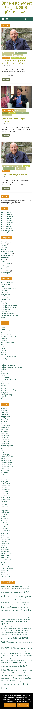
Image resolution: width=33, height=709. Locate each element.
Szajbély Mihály (24, 670)
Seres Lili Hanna (5, 540)
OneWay (3, 375)
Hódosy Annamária (6, 462)
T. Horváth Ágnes (6, 559)
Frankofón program (8, 53)
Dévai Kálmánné (12, 613)
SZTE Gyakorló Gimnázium (18, 58)
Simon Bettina (5, 543)
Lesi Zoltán (4, 491)
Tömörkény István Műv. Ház (9, 315)
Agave (3, 327)
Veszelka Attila (5, 570)
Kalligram (4, 358)
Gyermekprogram (6, 253)
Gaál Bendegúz (11, 619)
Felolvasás (4, 247)
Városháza (4, 317)
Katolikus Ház (5, 296)
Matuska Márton (6, 499)
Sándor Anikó (5, 538)
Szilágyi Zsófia (5, 557)
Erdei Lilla (9, 615)
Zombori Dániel (5, 576)
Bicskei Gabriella (11, 600)
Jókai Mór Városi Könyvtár (8, 356)
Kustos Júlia (4, 482)
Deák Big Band (7, 610)
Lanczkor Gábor (5, 485)
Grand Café (12, 113)
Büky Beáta (17, 607)
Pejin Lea (4, 526)
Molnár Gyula (5, 509)
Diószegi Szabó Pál (21, 610)
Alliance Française (11, 586)
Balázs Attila (4, 414)
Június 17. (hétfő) (6, 224)
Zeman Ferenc (18, 684)
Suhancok (3, 666)
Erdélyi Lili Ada (5, 447)
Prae (2, 381)
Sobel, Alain (6, 58)
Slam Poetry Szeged (27, 660)
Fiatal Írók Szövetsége (7, 342)
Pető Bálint (4, 528)
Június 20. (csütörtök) (7, 230)
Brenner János (7, 604)
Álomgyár (4, 329)
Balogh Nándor (16, 588)
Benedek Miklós (5, 426)
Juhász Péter (4, 472)
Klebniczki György (12, 632)
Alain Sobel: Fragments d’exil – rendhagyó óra (14, 62)
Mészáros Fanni (5, 503)
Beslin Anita (4, 600)
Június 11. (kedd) (6, 213)
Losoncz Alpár (5, 495)
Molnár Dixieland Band (13, 651)
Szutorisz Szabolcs (24, 672)
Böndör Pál (4, 433)
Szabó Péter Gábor (6, 553)
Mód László (4, 507)
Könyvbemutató (7, 55)
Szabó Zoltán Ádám (15, 670)
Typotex (3, 397)
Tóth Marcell (5, 563)
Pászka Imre (4, 522)
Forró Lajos (22, 617)
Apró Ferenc (10, 588)
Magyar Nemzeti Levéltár (8, 366)
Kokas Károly (20, 632)
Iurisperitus (4, 352)
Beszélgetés (4, 242)
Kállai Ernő (4, 474)
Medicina (3, 369)
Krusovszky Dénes (6, 480)
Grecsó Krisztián (6, 460)
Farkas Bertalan (4, 617)
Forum (3, 346)
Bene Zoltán (4, 424)
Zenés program (5, 273)
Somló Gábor (5, 549)
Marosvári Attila (5, 497)
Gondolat (4, 350)
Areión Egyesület (6, 331)
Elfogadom (9, 705)
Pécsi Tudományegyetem (8, 379)
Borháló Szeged (5, 284)
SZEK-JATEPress (6, 393)
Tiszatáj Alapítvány (6, 395)
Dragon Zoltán (4, 613)
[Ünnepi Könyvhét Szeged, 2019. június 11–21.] (3, 19)
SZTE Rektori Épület (7, 309)
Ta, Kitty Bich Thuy (6, 561)
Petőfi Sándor (23, 658)
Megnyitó (4, 265)
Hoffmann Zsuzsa (6, 464)
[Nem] (31, 701)
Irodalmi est (4, 257)
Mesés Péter (5, 501)
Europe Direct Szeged (17, 615)
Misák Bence (4, 651)
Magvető (3, 364)
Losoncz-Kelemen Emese (17, 642)
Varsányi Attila (5, 567)
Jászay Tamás (20, 628)
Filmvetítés (6, 166)
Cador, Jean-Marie (8, 110)
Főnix (2, 344)
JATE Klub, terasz (6, 294)
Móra (2, 371)
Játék (2, 259)
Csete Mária (23, 607)
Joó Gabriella (27, 626)
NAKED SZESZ (17, 653)
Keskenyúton (5, 360)
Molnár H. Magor (23, 651)
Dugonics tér (5, 290)
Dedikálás (4, 244)
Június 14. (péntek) (6, 218)
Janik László (21, 626)
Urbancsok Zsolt (6, 565)
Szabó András (9, 666)
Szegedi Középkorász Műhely (9, 391)
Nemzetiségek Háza (26, 653)
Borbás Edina (5, 435)
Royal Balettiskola (18, 660)
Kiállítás (3, 261)
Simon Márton (5, 545)
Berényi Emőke (26, 597)
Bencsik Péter (18, 592)
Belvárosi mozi (11, 592)
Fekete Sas (4, 340)
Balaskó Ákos (5, 412)
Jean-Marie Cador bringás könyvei (13, 119)
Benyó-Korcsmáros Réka (15, 596)
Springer (3, 385)
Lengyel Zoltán (12, 638)
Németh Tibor (5, 513)
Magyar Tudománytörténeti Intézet (11, 368)
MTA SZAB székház (7, 300)
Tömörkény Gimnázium (8, 313)
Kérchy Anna (4, 476)
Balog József (25, 588)
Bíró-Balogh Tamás (7, 431)
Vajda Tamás (10, 680)
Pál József (11, 660)
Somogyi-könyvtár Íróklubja (11, 662)
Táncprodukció (5, 271)
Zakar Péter (11, 684)
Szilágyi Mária (5, 555)
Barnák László (4, 592)
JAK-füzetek (8, 626)
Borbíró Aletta (15, 602)
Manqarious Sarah (12, 645)
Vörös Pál (6, 684)
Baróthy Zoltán (5, 418)
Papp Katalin (4, 518)
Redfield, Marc (5, 534)
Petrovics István (5, 530)
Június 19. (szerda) (6, 228)
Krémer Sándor (16, 634)
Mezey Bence (9, 648)
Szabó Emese (16, 666)
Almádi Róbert (19, 586)
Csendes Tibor (5, 441)
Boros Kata (23, 602)
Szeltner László (9, 672)
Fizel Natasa (4, 453)
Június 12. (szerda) (6, 214)
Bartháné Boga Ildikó (7, 420)
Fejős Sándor (5, 449)
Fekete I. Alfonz (5, 451)
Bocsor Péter (26, 600)
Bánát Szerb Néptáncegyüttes (19, 604)
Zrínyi (2, 398)
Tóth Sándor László (23, 678)
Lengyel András (5, 489)
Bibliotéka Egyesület (7, 282)
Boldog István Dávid (5, 602)
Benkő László (5, 428)
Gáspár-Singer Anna (7, 456)
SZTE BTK (4, 304)
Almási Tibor (4, 408)
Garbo (5, 113)
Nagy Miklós (4, 511)
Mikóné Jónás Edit (27, 648)
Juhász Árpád (5, 470)
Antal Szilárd (4, 410)
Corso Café (4, 286)
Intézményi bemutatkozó (8, 255)
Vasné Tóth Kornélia (7, 569)
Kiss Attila (18, 630)
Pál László (4, 514)
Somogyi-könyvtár (6, 302)
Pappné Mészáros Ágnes (14, 658)
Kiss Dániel (24, 630)
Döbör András (19, 613)
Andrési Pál (26, 586)
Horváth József (4, 621)
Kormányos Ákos (6, 478)
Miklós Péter (4, 505)
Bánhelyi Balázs (5, 416)
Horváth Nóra (5, 468)
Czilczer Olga (5, 443)
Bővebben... (23, 705)
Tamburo (21, 675)
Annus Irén (3, 588)
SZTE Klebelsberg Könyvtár (9, 307)
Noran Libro (4, 373)
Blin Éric (8, 65)
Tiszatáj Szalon (5, 311)
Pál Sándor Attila (6, 516)
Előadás (3, 246)
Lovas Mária (29, 642)
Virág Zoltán (4, 574)
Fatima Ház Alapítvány (14, 617)
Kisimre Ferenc (11, 630)
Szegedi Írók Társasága (8, 389)
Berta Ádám (4, 429)
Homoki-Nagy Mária (7, 466)
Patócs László (5, 524)
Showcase (4, 269)
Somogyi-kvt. (5, 383)
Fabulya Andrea (27, 615)
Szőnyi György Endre (10, 675)
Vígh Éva (3, 572)
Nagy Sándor (9, 653)
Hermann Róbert (27, 619)
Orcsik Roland (12, 655)
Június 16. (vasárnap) (7, 222)
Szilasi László (16, 672)
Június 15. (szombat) (7, 220)
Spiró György (5, 551)
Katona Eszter (4, 630)
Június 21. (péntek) (6, 232)
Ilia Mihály (11, 624)
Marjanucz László (21, 645)
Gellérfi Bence (5, 458)
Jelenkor (3, 354)
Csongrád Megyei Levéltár (8, 288)
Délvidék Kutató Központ (8, 337)
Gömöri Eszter (19, 619)
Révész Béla (4, 536)
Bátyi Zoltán (4, 422)
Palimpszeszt (5, 377)
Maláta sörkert (5, 298)
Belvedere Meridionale (7, 335)
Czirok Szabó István (7, 445)
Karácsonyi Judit (27, 628)
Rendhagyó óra (18, 55)
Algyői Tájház (4, 586)
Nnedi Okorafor (5, 655)
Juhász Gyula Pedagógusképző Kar (9, 628)
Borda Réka (4, 437)
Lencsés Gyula (5, 487)
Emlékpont (4, 339)
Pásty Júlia (4, 520)
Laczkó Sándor (5, 484)
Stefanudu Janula (25, 662)
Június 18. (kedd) (6, 226)
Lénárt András (4, 645)
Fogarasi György (6, 455)
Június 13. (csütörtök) (21, 53)
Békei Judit (28, 604)
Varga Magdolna (20, 681)
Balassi (3, 333)
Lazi (2, 362)
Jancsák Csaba (14, 626)
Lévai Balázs (4, 493)
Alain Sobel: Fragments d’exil (15, 174)
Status (3, 387)
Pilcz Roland (4, 532)
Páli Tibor (6, 660)
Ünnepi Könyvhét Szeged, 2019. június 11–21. (16, 7)
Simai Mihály (4, 541)
